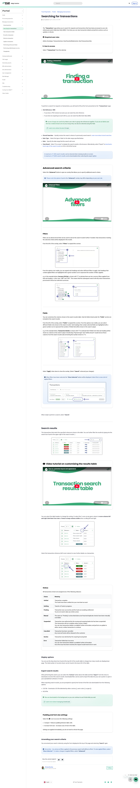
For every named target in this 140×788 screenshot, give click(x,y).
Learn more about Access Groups (58, 128)
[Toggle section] (22, 15)
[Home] (6, 3)
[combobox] (47, 782)
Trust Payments (46, 12)
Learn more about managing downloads (57, 702)
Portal (54, 12)
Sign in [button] (135, 3)
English (47, 782)
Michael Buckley (49, 767)
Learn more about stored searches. (101, 135)
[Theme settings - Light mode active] (129, 3)
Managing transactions (64, 12)
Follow (110, 768)
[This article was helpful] (58, 759)
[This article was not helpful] (62, 759)
